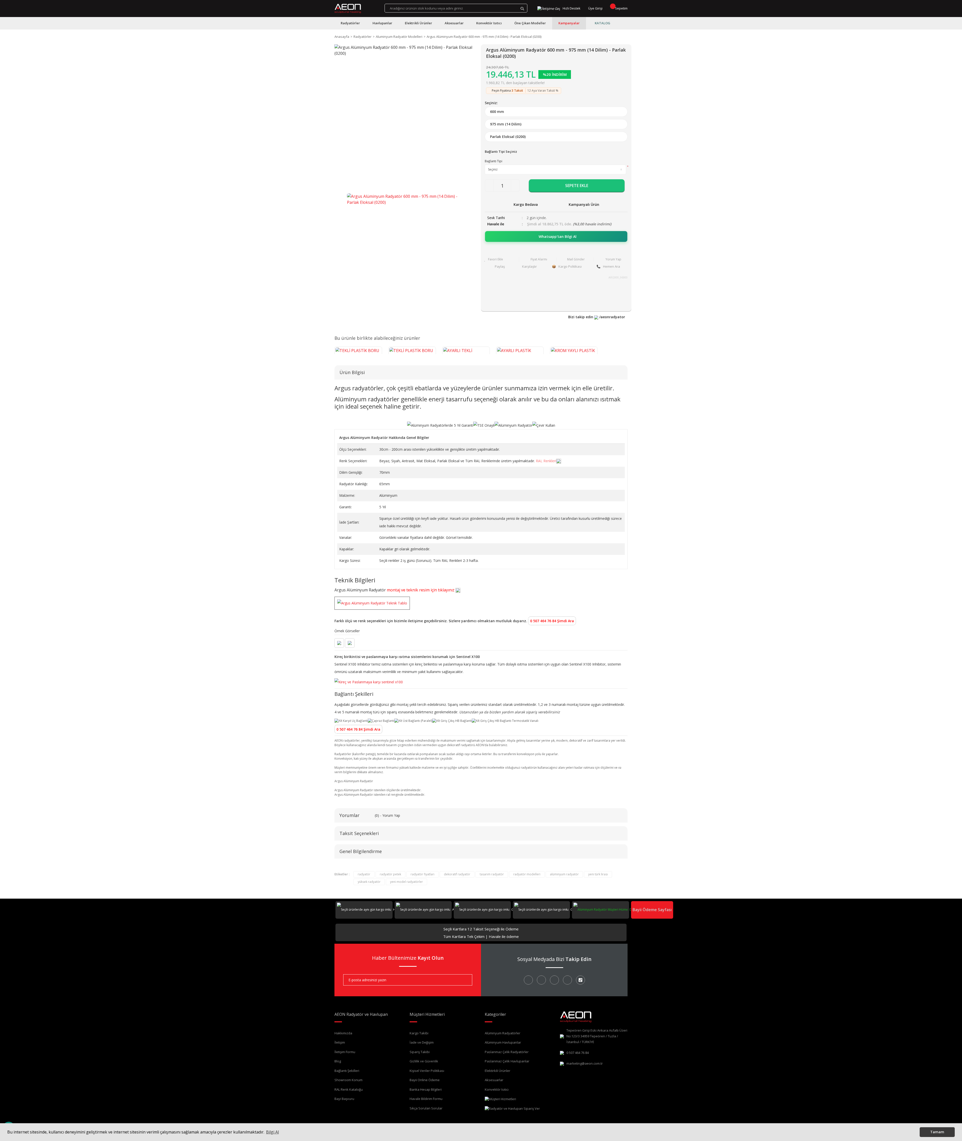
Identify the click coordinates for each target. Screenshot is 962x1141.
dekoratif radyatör (457, 874)
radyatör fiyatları (422, 874)
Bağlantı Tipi (493, 161)
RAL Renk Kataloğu (348, 1089)
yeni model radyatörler (406, 882)
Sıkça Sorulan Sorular (426, 1108)
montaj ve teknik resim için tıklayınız (421, 590)
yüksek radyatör (369, 882)
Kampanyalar (569, 23)
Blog (337, 1061)
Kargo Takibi (419, 1033)
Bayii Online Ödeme (425, 1080)
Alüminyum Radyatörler (502, 1033)
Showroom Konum (348, 1080)
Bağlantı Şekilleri (346, 1070)
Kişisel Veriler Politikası (427, 1070)
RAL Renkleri (546, 460)
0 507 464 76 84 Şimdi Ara (552, 620)
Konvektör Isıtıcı (497, 1089)
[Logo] (347, 8)
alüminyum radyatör (564, 874)
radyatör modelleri (526, 874)
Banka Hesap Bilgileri (426, 1089)
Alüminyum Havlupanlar (503, 1042)
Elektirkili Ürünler (497, 1070)
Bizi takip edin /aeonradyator (596, 316)
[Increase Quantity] (515, 186)
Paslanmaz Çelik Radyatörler (507, 1052)
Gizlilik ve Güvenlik (424, 1061)
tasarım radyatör (492, 874)
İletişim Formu (344, 1052)
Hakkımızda (343, 1033)
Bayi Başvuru (344, 1098)
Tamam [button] (937, 1131)
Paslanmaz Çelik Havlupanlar (507, 1061)
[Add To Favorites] (500, 259)
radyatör (364, 874)
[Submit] (464, 980)
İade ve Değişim (422, 1042)
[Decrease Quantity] (489, 186)
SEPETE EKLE (576, 185)
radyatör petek (390, 874)
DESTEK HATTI (639, 909)
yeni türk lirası (598, 874)
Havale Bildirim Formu (426, 1098)
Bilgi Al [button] (272, 1132)
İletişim (339, 1042)
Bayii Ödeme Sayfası (652, 909)
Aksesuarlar (494, 1080)
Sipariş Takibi (420, 1052)
